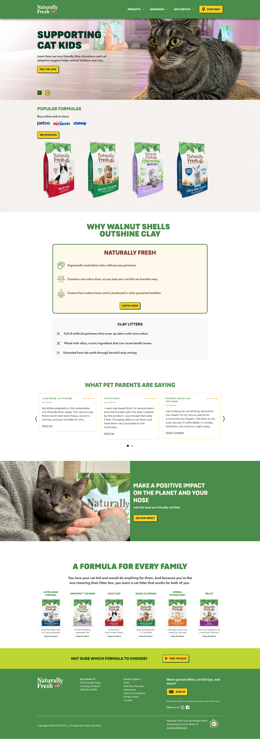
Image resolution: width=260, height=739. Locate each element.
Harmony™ (148, 201)
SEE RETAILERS (48, 134)
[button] (36, 419)
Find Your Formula (133, 686)
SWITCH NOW (130, 305)
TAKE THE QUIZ (177, 658)
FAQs (126, 682)
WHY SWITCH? (182, 9)
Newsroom (129, 689)
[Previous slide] (39, 92)
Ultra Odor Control (192, 201)
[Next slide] (47, 92)
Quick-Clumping (103, 201)
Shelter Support (132, 679)
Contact (127, 700)
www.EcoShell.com (177, 728)
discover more (49, 79)
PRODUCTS (134, 9)
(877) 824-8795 (88, 689)
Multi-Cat (59, 201)
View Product (51, 636)
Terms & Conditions (134, 693)
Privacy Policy (131, 697)
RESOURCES (157, 9)
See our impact (145, 518)
